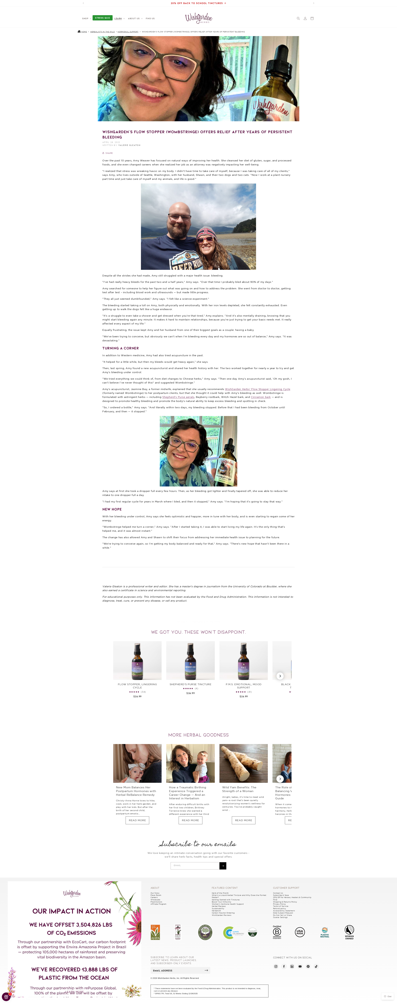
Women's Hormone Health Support (228, 904)
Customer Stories (234, 609)
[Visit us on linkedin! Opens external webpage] (292, 966)
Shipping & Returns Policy (285, 902)
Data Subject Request (283, 913)
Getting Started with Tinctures (226, 900)
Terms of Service (281, 906)
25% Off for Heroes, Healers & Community (292, 897)
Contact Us (278, 893)
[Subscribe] (222, 865)
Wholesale (155, 900)
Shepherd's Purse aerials (178, 397)
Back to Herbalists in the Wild (200, 621)
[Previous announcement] (83, 3)
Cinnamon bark (261, 397)
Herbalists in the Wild (102, 32)
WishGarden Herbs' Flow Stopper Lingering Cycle (257, 389)
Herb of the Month (220, 893)
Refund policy (279, 908)
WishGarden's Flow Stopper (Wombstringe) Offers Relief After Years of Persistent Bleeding (193, 32)
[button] (86, 18)
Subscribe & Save (281, 895)
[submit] (206, 970)
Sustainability (218, 908)
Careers (154, 897)
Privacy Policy (279, 904)
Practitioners (156, 902)
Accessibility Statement (284, 911)
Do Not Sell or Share (282, 915)
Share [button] (109, 153)
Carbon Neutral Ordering (223, 913)
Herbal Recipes (219, 906)
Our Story (155, 893)
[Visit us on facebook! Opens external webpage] (284, 966)
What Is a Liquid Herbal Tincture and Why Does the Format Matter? (239, 896)
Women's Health (284, 609)
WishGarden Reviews (221, 915)
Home (84, 32)
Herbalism (216, 911)
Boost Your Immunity (221, 902)
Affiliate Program (158, 904)
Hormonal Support (128, 32)
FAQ (275, 900)
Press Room (156, 895)
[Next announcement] (313, 3)
